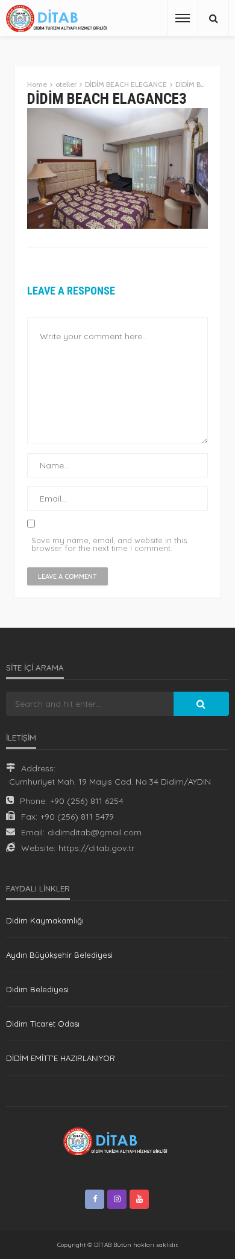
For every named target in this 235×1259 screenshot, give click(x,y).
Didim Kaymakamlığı (45, 920)
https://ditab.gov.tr (96, 848)
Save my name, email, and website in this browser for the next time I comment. (109, 544)
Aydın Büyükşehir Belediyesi (59, 955)
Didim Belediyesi (37, 989)
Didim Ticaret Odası (43, 1023)
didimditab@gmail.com (95, 832)
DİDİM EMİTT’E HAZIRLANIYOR (60, 1058)
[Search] (213, 18)
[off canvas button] (182, 18)
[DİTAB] (58, 18)
